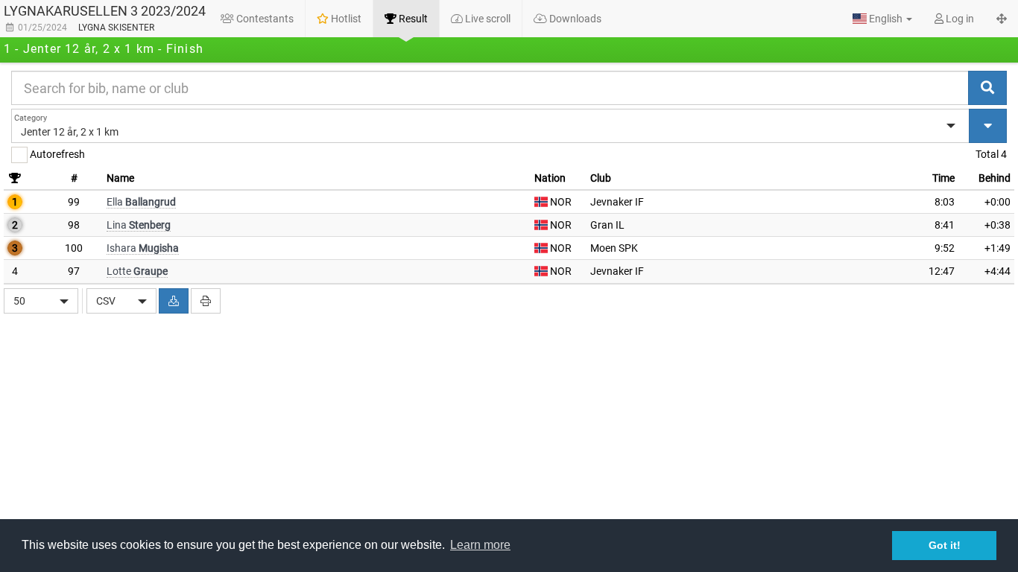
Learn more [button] (480, 544)
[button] (882, 18)
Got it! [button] (945, 545)
